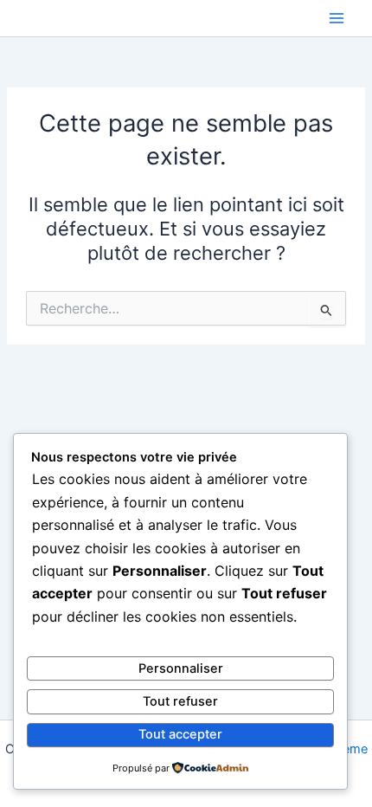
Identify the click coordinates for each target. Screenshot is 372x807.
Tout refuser (180, 701)
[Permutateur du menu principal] (336, 18)
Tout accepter (180, 734)
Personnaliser (180, 668)
